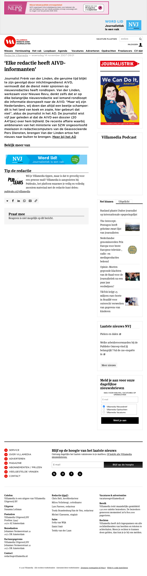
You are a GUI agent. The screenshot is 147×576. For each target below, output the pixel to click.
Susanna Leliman (13, 509)
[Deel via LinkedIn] (19, 200)
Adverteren (92, 51)
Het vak (36, 51)
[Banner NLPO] (56, 7)
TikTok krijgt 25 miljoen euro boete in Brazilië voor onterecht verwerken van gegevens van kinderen (112, 301)
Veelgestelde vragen (23, 471)
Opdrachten (108, 51)
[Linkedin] (80, 474)
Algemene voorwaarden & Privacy (93, 568)
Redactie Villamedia (16, 55)
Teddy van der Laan (61, 530)
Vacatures (77, 51)
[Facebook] (71, 474)
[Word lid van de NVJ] (116, 25)
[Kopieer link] (36, 200)
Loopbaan (50, 51)
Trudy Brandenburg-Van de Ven (67, 510)
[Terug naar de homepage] (17, 42)
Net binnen (106, 201)
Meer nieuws (109, 365)
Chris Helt (57, 498)
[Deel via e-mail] (30, 200)
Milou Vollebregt (60, 502)
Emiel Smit (57, 526)
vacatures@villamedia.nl (111, 498)
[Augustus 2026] (120, 64)
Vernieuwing (22, 51)
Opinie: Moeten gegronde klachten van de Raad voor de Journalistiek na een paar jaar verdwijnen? (111, 276)
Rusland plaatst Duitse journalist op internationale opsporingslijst (118, 212)
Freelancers (125, 51)
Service (14, 450)
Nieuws (8, 51)
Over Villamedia (20, 454)
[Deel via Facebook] (13, 200)
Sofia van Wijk (59, 522)
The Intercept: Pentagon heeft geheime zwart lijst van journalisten (110, 226)
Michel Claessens (60, 514)
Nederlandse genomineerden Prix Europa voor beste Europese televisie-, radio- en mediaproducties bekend (111, 249)
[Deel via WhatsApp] (24, 200)
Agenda (62, 51)
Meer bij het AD (64, 137)
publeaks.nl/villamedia (17, 191)
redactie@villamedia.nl (16, 556)
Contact (14, 476)
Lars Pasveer (58, 506)
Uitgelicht (124, 201)
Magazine (15, 463)
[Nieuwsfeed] (54, 474)
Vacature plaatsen (106, 39)
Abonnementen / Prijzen (25, 467)
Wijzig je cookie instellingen (117, 568)
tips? (64, 495)
